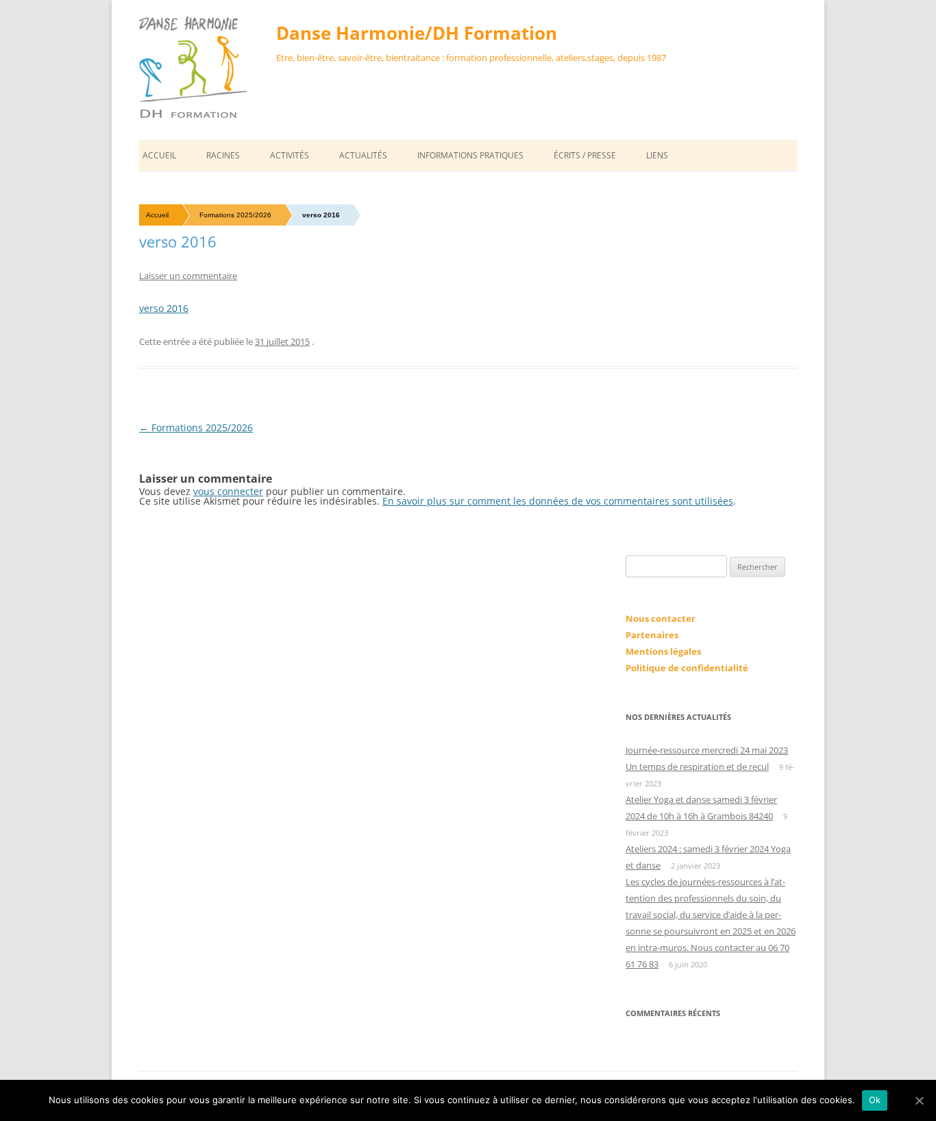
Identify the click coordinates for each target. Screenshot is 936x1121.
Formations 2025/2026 (235, 215)
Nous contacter (660, 618)
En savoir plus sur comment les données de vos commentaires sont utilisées (557, 500)
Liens (657, 155)
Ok (875, 1099)
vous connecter (228, 491)
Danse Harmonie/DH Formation (416, 33)
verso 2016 (163, 308)
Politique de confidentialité (687, 668)
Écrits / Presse (585, 155)
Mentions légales (663, 651)
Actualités (363, 155)
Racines (223, 155)
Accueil (159, 155)
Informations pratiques (470, 155)
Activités (289, 155)
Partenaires (652, 635)
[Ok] (919, 1100)
